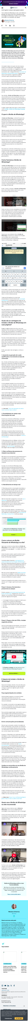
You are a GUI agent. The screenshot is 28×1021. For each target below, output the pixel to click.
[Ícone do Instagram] (2, 985)
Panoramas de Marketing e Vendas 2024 (14, 513)
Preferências (8, 1018)
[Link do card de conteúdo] (10, 962)
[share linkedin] (10, 26)
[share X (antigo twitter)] (6, 26)
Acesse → (14, 534)
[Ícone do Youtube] (5, 985)
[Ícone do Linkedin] (8, 985)
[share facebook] (3, 26)
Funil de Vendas (11, 446)
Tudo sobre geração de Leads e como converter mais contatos (13, 409)
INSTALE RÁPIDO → (14, 673)
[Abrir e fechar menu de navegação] (2, 8)
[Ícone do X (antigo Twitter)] (11, 985)
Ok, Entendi (19, 1018)
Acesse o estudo (13, 3)
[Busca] (25, 8)
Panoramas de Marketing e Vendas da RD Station (14, 72)
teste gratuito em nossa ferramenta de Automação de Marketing (13, 561)
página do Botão (22, 572)
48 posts (14, 913)
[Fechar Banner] (26, 2)
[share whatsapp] (14, 26)
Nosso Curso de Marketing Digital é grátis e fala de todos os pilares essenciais (14, 797)
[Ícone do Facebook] (14, 985)
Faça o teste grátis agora (14, 894)
